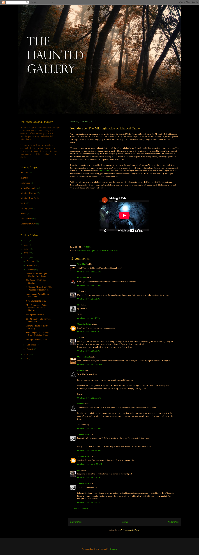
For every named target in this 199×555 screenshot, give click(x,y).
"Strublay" (82, 263)
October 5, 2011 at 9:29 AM (89, 450)
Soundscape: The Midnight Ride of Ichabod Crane (38, 334)
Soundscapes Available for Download (37, 295)
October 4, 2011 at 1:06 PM (88, 298)
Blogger (113, 548)
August (30, 349)
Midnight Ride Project (96, 250)
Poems (23, 213)
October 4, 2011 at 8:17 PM (88, 331)
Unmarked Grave (28, 223)
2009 (26, 358)
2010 (26, 354)
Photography (26, 208)
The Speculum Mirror (35, 314)
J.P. (78, 291)
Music (23, 203)
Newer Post (75, 521)
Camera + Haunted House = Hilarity (38, 327)
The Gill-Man (83, 434)
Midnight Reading (28, 192)
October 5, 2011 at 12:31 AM (89, 364)
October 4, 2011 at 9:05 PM (88, 350)
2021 (26, 240)
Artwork (24, 172)
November (31, 265)
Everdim (24, 177)
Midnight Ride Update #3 (37, 339)
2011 (26, 257)
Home (125, 521)
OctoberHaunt (83, 356)
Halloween (81, 250)
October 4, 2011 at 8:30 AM (89, 285)
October (30, 269)
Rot (78, 304)
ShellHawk (82, 277)
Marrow (80, 370)
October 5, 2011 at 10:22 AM (89, 464)
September (32, 344)
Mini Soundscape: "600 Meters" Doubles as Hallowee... (36, 308)
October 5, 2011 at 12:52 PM (89, 477)
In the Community (29, 187)
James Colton (83, 456)
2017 (26, 244)
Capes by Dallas (84, 323)
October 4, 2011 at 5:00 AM (89, 271)
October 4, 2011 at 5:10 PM (88, 318)
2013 (26, 248)
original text (104, 170)
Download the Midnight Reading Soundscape (36, 274)
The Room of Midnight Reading (36, 281)
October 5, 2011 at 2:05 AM (89, 428)
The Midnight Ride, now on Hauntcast (38, 320)
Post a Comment (81, 508)
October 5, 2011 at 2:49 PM (88, 502)
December (31, 261)
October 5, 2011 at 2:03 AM (89, 397)
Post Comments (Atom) (130, 529)
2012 (26, 253)
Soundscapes (112, 250)
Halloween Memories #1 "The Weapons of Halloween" (39, 288)
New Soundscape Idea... (36, 300)
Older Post (173, 521)
